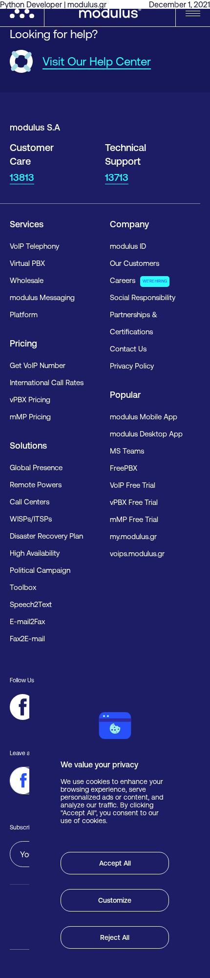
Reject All (114, 937)
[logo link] (27, 13)
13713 (116, 177)
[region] (114, 830)
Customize (114, 900)
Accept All (115, 863)
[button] (193, 13)
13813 (22, 177)
